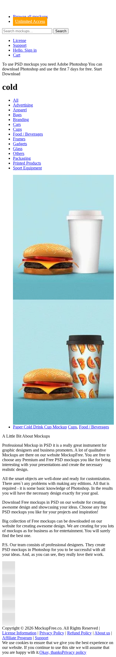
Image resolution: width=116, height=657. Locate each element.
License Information (19, 633)
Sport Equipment (27, 168)
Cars (17, 124)
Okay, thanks (50, 652)
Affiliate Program (17, 637)
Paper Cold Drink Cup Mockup (40, 427)
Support (19, 45)
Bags (17, 114)
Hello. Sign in (25, 50)
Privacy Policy (51, 633)
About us (102, 633)
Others (18, 153)
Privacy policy (74, 652)
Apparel (20, 110)
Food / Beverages (28, 134)
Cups (17, 129)
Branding (21, 119)
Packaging (22, 158)
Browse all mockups (30, 16)
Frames (19, 139)
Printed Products (27, 163)
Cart (16, 55)
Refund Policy (79, 633)
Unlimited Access (30, 21)
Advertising (23, 105)
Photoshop (29, 69)
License (19, 40)
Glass (17, 148)
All (15, 100)
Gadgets (20, 143)
